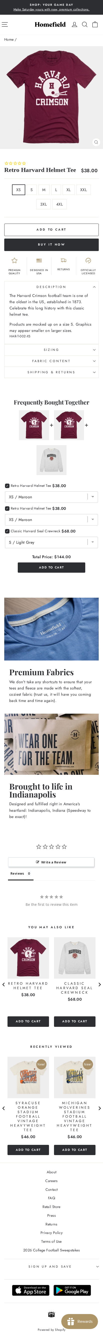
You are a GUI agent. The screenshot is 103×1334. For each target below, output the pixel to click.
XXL (83, 190)
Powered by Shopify (51, 1330)
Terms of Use (51, 1241)
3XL (43, 204)
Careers (51, 1180)
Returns (52, 1224)
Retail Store (51, 1206)
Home (9, 39)
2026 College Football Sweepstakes (51, 1250)
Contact (52, 1189)
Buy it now (51, 244)
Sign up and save (50, 1266)
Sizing (52, 350)
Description (51, 287)
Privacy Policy (51, 1232)
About (51, 1172)
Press (51, 1215)
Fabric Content (51, 361)
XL (68, 190)
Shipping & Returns (52, 372)
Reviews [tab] (17, 873)
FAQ (51, 1198)
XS (18, 190)
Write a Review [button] (53, 862)
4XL (59, 204)
